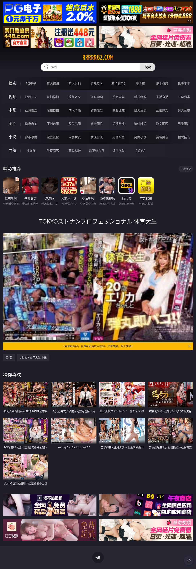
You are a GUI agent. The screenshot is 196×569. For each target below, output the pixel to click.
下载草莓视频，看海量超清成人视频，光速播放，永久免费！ (98, 346)
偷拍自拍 (53, 110)
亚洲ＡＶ (31, 97)
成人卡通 (75, 110)
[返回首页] (188, 560)
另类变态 (184, 110)
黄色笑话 (162, 137)
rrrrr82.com (98, 57)
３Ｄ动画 (97, 97)
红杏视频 (118, 150)
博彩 (12, 83)
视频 (12, 96)
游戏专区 (97, 83)
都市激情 (31, 137)
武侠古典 (97, 137)
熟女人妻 (118, 97)
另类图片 (184, 124)
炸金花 (140, 83)
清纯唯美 (140, 124)
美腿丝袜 (118, 124)
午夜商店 (53, 150)
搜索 (148, 67)
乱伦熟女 (162, 110)
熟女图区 (162, 124)
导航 (12, 150)
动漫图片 (97, 124)
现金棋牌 (162, 83)
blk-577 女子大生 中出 (33, 357)
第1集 (9, 357)
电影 (12, 110)
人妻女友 (75, 137)
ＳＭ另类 (184, 97)
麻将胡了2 (118, 83)
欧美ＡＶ (75, 97)
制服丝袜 (118, 110)
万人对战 (75, 83)
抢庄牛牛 (184, 83)
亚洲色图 (53, 124)
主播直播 (162, 97)
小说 (12, 137)
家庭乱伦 (53, 137)
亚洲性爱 (31, 110)
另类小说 (140, 137)
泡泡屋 (140, 150)
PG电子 (31, 83)
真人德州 (53, 83)
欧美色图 (75, 124)
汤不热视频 (96, 150)
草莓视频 (75, 150)
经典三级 (140, 110)
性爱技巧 (184, 137)
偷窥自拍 (31, 124)
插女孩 (31, 150)
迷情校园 (118, 137)
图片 (12, 123)
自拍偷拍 (53, 97)
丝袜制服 (140, 97)
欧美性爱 (97, 110)
